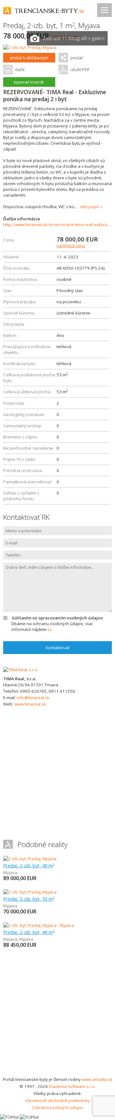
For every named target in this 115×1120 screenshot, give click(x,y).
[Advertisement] (57, 1015)
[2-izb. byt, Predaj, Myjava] (30, 47)
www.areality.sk (97, 1079)
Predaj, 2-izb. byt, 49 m (29, 865)
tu (49, 629)
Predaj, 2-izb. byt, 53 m (29, 898)
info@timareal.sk (33, 697)
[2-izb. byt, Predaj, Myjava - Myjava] (38, 925)
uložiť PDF (80, 69)
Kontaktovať (58, 647)
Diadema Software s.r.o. (72, 1086)
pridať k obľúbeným (29, 58)
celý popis (89, 206)
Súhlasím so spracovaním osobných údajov (57, 618)
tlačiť (20, 69)
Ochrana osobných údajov (57, 1107)
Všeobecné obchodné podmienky (57, 1100)
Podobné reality (42, 844)
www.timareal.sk (30, 704)
